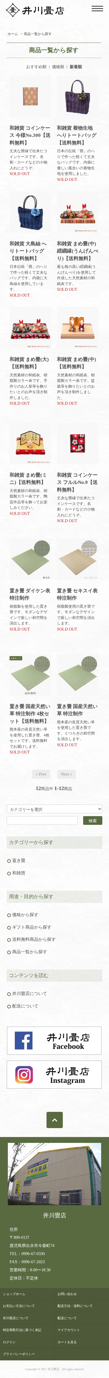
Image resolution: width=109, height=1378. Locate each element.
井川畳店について (15, 1318)
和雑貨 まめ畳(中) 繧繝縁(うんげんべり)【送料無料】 (77, 251)
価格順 (58, 67)
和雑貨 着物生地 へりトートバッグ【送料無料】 (77, 135)
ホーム (13, 34)
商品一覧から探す (38, 34)
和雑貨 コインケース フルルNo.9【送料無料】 (77, 482)
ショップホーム (14, 1294)
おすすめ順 (36, 67)
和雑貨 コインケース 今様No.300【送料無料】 (30, 135)
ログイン (9, 1342)
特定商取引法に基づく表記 (22, 1330)
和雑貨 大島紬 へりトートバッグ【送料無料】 (28, 251)
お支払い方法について (19, 1306)
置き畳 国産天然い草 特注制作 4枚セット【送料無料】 (30, 714)
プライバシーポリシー (19, 1354)
